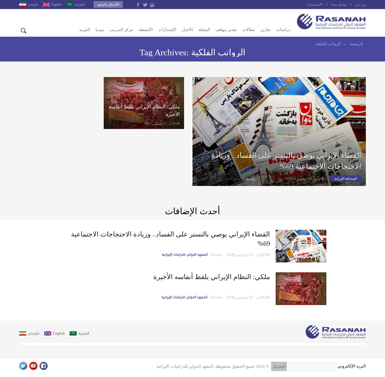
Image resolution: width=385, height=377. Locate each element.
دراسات (283, 29)
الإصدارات (167, 29)
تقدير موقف (226, 29)
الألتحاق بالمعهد (108, 4)
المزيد (84, 29)
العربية (80, 4)
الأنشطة (146, 29)
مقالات (248, 29)
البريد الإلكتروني (351, 366)
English (56, 4)
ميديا (100, 29)
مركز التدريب (121, 29)
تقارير (265, 29)
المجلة (204, 29)
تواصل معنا (338, 4)
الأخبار (187, 29)
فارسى (33, 4)
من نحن (360, 4)
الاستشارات (314, 4)
